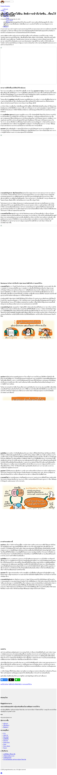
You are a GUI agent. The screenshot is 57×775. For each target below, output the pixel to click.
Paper (7, 18)
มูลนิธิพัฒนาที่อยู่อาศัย (9, 754)
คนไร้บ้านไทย (4, 684)
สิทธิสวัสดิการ (19, 684)
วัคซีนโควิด (11, 684)
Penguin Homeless (5, 6)
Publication (6, 16)
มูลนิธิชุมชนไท (7, 757)
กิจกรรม (5, 740)
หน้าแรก (5, 9)
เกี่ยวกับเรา (6, 725)
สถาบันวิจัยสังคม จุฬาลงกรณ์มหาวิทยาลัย (14, 759)
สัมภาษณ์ (5, 14)
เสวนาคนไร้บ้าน (27, 684)
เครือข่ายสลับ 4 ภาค (8, 756)
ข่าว (4, 11)
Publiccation (6, 742)
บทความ (5, 12)
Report (8, 22)
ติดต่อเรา (5, 26)
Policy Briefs (9, 20)
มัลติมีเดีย (6, 738)
